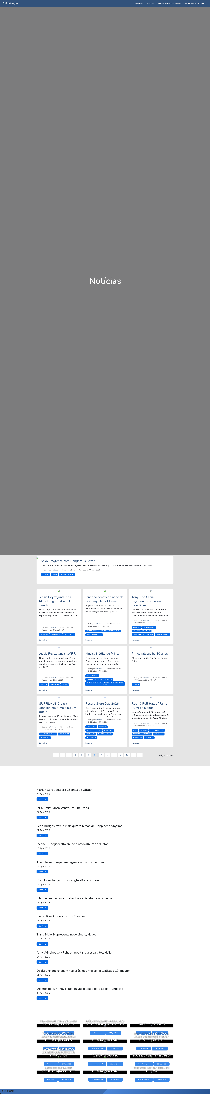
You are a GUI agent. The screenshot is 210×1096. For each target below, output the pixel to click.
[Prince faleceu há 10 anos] (151, 647)
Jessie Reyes (56, 634)
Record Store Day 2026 (102, 703)
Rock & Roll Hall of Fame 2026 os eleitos (149, 705)
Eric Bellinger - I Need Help (151, 1055)
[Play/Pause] (14, 1087)
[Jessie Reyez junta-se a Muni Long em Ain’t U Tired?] (59, 590)
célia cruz (149, 737)
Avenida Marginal (144, 1064)
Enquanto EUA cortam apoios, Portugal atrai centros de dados (58, 1037)
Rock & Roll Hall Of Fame (142, 734)
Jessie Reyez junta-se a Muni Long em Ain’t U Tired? (55, 601)
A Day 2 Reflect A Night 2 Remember (99, 679)
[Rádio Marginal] (10, 3)
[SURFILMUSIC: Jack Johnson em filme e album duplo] (59, 697)
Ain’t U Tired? (68, 634)
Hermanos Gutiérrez (48, 734)
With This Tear (92, 676)
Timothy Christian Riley (141, 631)
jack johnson (64, 734)
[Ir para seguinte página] (133, 755)
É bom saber (97, 1033)
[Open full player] (4, 1087)
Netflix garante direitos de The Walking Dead (58, 1023)
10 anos (136, 684)
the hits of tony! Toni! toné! (143, 634)
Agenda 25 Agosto (105, 1071)
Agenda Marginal (97, 1048)
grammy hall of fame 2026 (110, 631)
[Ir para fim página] (140, 755)
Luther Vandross (157, 730)
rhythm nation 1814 (94, 634)
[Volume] (24, 1087)
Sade (135, 730)
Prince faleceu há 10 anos (150, 653)
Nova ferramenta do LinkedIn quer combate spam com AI (58, 1052)
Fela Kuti (144, 730)
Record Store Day (104, 734)
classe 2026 (159, 734)
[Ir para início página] (56, 755)
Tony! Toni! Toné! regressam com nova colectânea (146, 601)
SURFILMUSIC (45, 737)
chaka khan (91, 726)
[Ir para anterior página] (62, 755)
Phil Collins (137, 737)
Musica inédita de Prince (102, 653)
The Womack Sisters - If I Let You (151, 1069)
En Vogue (102, 726)
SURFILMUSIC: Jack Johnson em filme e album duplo (57, 707)
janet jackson (92, 631)
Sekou (54, 574)
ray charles (91, 737)
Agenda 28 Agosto (151, 1024)
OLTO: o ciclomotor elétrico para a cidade (58, 1069)
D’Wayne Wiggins (162, 634)
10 (127, 755)
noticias (45, 574)
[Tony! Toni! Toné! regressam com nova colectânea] (151, 590)
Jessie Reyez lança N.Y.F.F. (57, 653)
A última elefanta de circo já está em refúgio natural (105, 1023)
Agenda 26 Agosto (105, 1055)
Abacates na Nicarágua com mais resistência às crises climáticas (151, 1037)
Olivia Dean (108, 730)
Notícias (55, 570)
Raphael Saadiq (148, 627)
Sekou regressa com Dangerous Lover (68, 561)
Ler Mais (42, 799)
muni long (44, 634)
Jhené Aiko (90, 734)
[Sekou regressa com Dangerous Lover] (37, 557)
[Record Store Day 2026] (105, 697)
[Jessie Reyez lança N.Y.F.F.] (59, 647)
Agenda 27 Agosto (105, 1040)
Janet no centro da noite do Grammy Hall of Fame (104, 599)
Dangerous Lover (67, 574)
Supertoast (50, 1064)
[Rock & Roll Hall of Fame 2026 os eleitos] (151, 697)
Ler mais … (45, 580)
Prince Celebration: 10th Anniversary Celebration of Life (105, 683)
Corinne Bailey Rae (93, 730)
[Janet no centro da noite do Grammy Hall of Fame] (105, 590)
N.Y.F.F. (65, 684)
